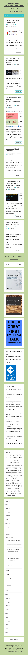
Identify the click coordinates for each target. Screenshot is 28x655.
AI (21, 454)
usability (15, 483)
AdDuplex (17, 454)
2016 (7, 594)
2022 (7, 519)
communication (14, 460)
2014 (7, 602)
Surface (19, 478)
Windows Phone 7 (17, 491)
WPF (13, 493)
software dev (19, 24)
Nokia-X (19, 470)
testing (7, 26)
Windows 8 (17, 488)
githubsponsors (17, 465)
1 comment (11, 107)
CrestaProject (12, 648)
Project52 (8, 475)
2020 (7, 527)
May (8, 574)
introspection (8, 467)
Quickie (15, 475)
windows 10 (19, 153)
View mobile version (14, 259)
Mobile (18, 468)
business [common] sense (12, 459)
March (8, 581)
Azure (7, 457)
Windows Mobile (10, 490)
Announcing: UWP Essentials (12, 149)
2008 (7, 624)
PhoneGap (15, 472)
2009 (7, 621)
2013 (7, 605)
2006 (7, 632)
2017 (7, 590)
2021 (7, 523)
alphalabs (9, 455)
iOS (20, 467)
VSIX (7, 487)
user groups (8, 66)
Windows (12, 487)
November (9, 537)
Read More (18, 52)
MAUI (7, 468)
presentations (16, 473)
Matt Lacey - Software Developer (14, 4)
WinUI (10, 493)
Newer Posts (7, 256)
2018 (7, 534)
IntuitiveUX (15, 467)
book (10, 457)
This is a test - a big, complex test (13, 21)
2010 (7, 617)
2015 (7, 598)
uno (10, 483)
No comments (14, 26)
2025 (7, 508)
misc (12, 468)
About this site (9, 454)
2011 (7, 613)
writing (20, 493)
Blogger (16, 639)
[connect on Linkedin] (14, 11)
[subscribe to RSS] (19, 11)
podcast (20, 472)
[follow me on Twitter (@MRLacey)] (6, 11)
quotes (20, 475)
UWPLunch (18, 485)
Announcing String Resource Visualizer (13, 223)
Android (14, 455)
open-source (8, 472)
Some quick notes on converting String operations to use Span (14, 183)
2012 (7, 609)
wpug (16, 493)
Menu (6, 15)
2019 (7, 531)
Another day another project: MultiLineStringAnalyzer (14, 100)
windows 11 (10, 488)
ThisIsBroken (8, 482)
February (9, 585)
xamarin (9, 495)
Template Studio (9, 480)
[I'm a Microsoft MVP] (10, 11)
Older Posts (20, 256)
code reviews (8, 460)
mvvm (7, 470)
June (8, 570)
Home (14, 256)
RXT (14, 477)
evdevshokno (8, 465)
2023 (7, 515)
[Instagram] (17, 11)
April (8, 578)
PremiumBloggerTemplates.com (15, 649)
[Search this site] (21, 11)
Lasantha (7, 649)
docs (14, 463)
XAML (13, 495)
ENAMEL (19, 463)
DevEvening (8, 463)
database (13, 462)
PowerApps (7, 473)
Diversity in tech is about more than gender (12, 60)
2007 (7, 628)
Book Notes (15, 457)
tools (7, 483)
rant (9, 477)
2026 (7, 504)
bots (20, 457)
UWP (12, 485)
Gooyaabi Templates (15, 651)
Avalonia (19, 455)
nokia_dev (12, 470)
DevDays (19, 462)
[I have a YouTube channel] (12, 11)
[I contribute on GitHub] (8, 11)
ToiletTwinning (17, 482)
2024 (7, 512)
